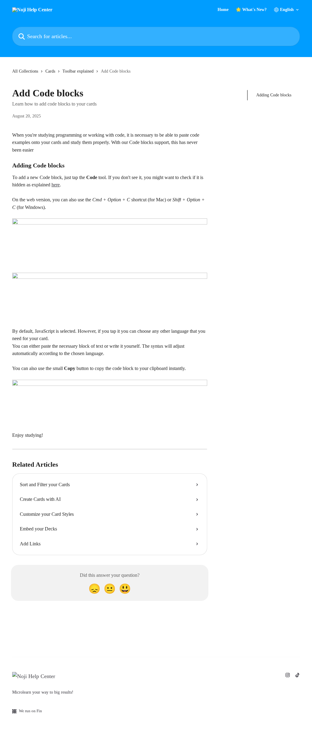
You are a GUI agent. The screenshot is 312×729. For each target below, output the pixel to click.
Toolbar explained (78, 71)
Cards (50, 71)
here (55, 184)
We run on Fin (30, 711)
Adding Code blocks (273, 95)
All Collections (25, 71)
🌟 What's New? (251, 10)
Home (223, 10)
